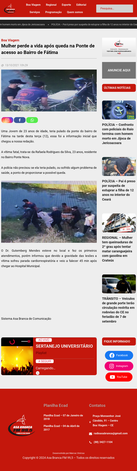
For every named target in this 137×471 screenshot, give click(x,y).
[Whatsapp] (32, 120)
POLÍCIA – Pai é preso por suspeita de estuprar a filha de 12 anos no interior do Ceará (90, 24)
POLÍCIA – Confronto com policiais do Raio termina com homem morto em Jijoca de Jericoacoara (117, 134)
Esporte (66, 4)
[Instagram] (7, 120)
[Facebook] (20, 120)
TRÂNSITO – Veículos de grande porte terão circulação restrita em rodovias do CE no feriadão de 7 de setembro (118, 310)
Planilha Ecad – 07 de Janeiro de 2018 (63, 417)
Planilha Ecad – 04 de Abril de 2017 (62, 427)
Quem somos (75, 12)
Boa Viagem (10, 40)
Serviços (35, 12)
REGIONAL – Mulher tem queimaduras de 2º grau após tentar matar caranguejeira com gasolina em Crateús (117, 249)
